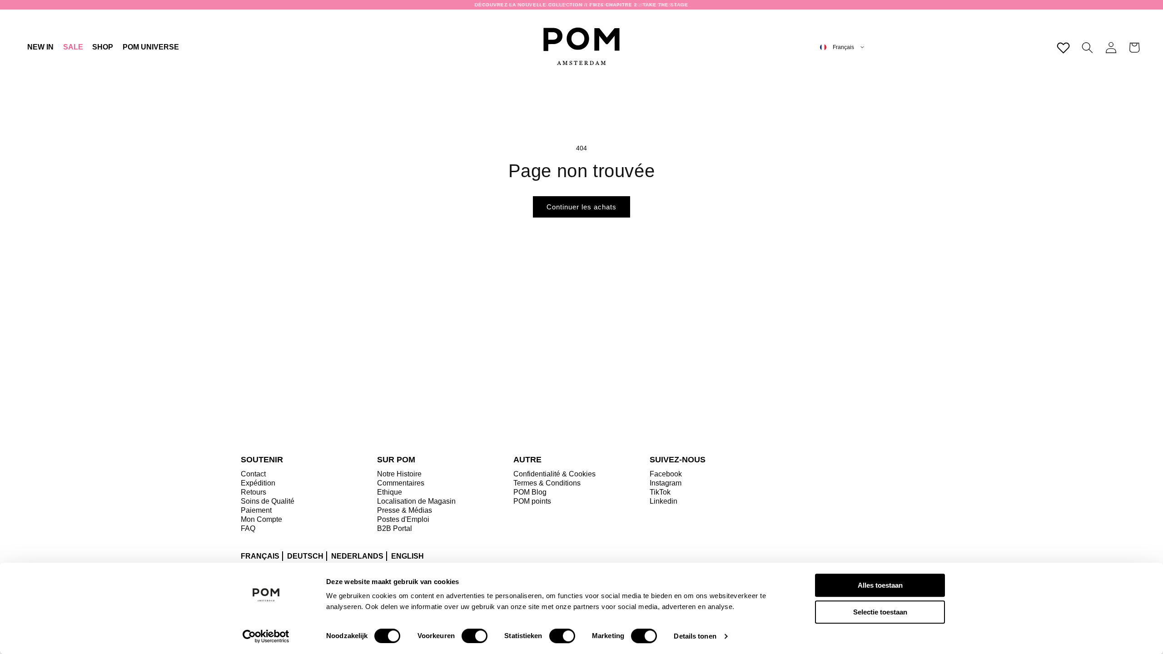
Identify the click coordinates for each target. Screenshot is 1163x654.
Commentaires (400, 483)
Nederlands (357, 556)
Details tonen (695, 636)
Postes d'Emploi (403, 519)
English (407, 556)
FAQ (248, 528)
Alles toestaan (880, 585)
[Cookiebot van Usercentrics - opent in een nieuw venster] (266, 636)
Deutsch (305, 556)
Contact (253, 474)
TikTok (660, 492)
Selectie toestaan (880, 612)
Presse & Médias (404, 510)
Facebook (666, 474)
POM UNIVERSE (151, 47)
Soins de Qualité (267, 501)
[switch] (474, 636)
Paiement (256, 510)
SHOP (102, 47)
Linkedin (663, 501)
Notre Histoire (399, 474)
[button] (103, 47)
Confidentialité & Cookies (554, 474)
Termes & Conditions (547, 483)
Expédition (258, 483)
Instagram (665, 483)
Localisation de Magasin (416, 501)
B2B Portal (394, 528)
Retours (253, 492)
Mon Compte (261, 519)
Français (260, 556)
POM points (532, 501)
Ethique (389, 492)
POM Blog (530, 492)
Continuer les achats (581, 207)
